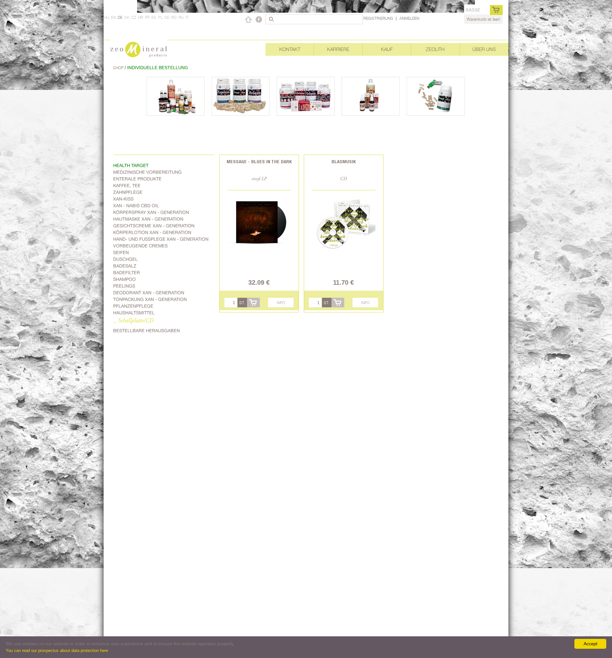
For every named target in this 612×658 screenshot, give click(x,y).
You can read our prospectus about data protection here (57, 650)
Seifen (121, 252)
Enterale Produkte (137, 178)
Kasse (473, 10)
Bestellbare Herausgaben (146, 330)
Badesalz (124, 265)
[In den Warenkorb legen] (253, 302)
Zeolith (435, 49)
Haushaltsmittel (134, 312)
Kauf (387, 49)
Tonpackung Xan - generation (150, 299)
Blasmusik (344, 161)
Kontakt (289, 49)
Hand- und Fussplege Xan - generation (160, 239)
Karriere (338, 49)
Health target (131, 165)
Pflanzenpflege (133, 306)
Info (281, 302)
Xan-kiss (123, 198)
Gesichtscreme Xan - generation (153, 225)
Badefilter (126, 272)
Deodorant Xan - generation (148, 292)
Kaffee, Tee (127, 185)
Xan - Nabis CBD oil (136, 205)
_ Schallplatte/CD (133, 321)
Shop (119, 67)
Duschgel (125, 259)
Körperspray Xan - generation (151, 212)
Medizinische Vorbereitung (147, 172)
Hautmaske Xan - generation (148, 219)
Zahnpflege (127, 192)
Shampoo (124, 279)
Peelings (124, 286)
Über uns (484, 49)
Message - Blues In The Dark (259, 161)
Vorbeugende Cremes (140, 245)
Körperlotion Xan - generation (152, 232)
